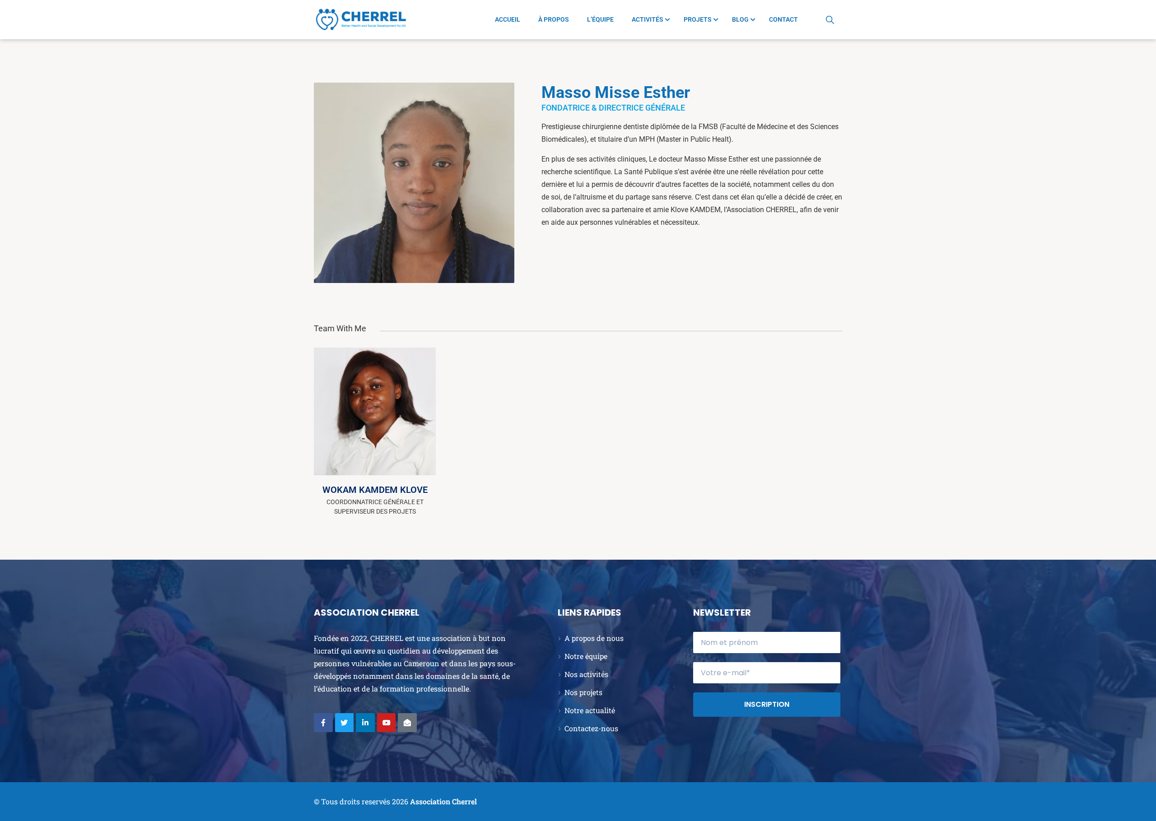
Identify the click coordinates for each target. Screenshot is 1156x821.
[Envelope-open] (407, 722)
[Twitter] (344, 722)
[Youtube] (386, 722)
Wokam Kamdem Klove (375, 489)
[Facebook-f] (323, 722)
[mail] (417, 456)
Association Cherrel (443, 801)
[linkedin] (417, 435)
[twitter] (417, 414)
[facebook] (417, 393)
